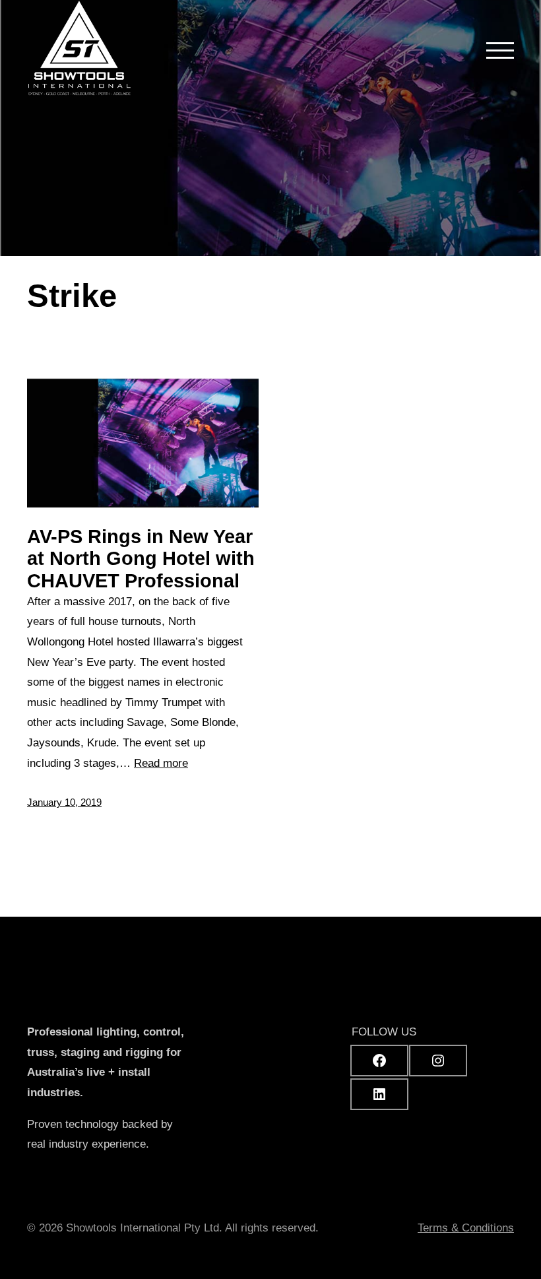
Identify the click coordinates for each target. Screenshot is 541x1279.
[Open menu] (500, 50)
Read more (161, 763)
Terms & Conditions (466, 1228)
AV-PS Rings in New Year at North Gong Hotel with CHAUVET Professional (141, 558)
